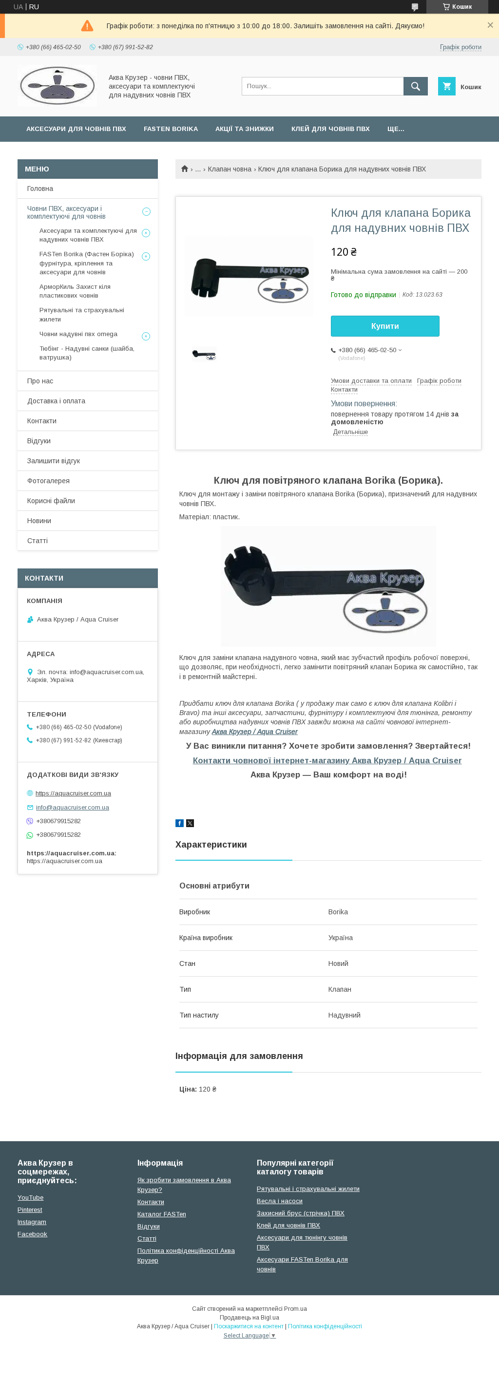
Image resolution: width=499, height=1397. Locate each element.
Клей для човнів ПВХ (330, 128)
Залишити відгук (53, 461)
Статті (37, 541)
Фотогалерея (48, 481)
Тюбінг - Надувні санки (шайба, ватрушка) (86, 353)
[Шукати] (415, 86)
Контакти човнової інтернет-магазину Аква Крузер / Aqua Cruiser (327, 760)
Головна (40, 188)
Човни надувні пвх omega (78, 334)
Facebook (32, 1234)
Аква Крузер (255, 732)
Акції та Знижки (244, 128)
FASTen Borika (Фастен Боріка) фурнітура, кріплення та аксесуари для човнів (86, 262)
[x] (190, 825)
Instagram (32, 1222)
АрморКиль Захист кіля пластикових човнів (75, 291)
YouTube (30, 1197)
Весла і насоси (280, 1201)
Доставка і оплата (56, 401)
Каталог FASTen (161, 1214)
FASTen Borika (171, 128)
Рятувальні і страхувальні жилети (308, 1188)
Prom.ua (295, 1308)
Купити (385, 326)
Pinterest (30, 1209)
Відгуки (39, 441)
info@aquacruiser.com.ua (72, 807)
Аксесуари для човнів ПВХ (76, 128)
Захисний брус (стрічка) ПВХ (301, 1213)
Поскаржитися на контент (249, 1326)
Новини (39, 521)
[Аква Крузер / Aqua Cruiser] (57, 104)
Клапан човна (229, 169)
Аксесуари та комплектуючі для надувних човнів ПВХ (88, 235)
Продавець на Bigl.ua (249, 1317)
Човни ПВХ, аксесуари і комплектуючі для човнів (66, 212)
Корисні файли (51, 501)
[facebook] (179, 825)
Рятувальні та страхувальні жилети (81, 314)
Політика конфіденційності (325, 1326)
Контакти (42, 421)
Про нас (40, 381)
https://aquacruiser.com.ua (73, 793)
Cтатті (146, 1238)
